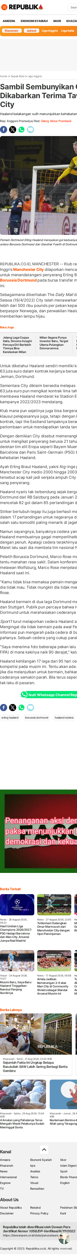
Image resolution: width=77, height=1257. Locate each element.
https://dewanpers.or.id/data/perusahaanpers (33, 1235)
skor (57, 21)
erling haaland (9, 717)
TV (2, 1188)
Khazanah (6, 1165)
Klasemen (11, 30)
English (65, 1183)
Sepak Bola (17, 76)
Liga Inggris (50, 30)
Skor (63, 1159)
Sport (63, 1171)
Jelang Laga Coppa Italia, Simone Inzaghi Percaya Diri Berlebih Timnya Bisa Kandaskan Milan (17, 345)
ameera (9, 21)
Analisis (35, 1171)
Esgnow (5, 1183)
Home (3, 76)
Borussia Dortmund (18, 280)
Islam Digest (68, 1165)
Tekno (34, 1177)
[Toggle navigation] (4, 7)
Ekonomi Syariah (34, 21)
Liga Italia (67, 30)
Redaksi (35, 1207)
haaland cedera (64, 717)
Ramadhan (37, 1188)
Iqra (32, 1165)
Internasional (8, 1177)
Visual (34, 1183)
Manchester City (29, 269)
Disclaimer (7, 1213)
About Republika (11, 1207)
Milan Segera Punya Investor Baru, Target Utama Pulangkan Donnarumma (54, 343)
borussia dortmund (36, 717)
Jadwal (31, 30)
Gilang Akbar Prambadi (56, 121)
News (4, 1171)
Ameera (5, 1159)
